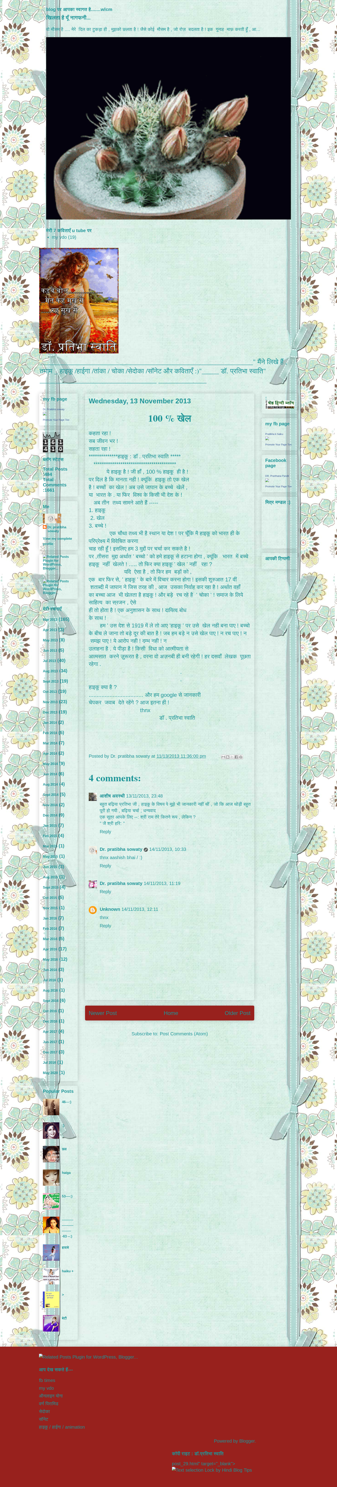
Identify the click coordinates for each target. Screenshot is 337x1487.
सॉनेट (43, 1419)
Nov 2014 (50, 805)
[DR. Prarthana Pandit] (267, 481)
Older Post (238, 1013)
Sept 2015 (50, 887)
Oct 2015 (50, 898)
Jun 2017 (50, 1042)
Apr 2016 (50, 949)
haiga (66, 1173)
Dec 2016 (50, 1021)
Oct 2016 (50, 1011)
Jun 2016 (50, 970)
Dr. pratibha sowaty (121, 849)
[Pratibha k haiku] (267, 439)
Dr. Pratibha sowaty (54, 409)
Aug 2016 (50, 990)
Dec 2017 (50, 1052)
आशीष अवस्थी (112, 795)
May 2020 (50, 1073)
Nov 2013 (50, 702)
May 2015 (50, 856)
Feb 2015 (50, 836)
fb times (47, 1380)
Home (171, 1013)
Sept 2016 (50, 1001)
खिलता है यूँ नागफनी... (68, 18)
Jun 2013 (50, 650)
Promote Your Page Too (56, 419)
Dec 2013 (50, 712)
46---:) (66, 1102)
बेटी (64, 1318)
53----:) (67, 1196)
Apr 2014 (50, 753)
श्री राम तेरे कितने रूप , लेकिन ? (168, 816)
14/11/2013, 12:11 (140, 909)
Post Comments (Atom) (184, 1033)
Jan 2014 (50, 723)
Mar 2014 (50, 743)
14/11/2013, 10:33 (167, 849)
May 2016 (50, 959)
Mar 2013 (50, 619)
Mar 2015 (50, 846)
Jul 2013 (49, 661)
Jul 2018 (49, 1062)
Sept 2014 (50, 795)
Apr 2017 (50, 1032)
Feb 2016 (50, 929)
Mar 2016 (50, 939)
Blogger (247, 1441)
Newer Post (103, 1013)
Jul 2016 (49, 980)
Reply (105, 831)
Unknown (110, 909)
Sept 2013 (50, 681)
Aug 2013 (50, 671)
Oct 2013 (50, 692)
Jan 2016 (50, 918)
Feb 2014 (50, 733)
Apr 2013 (50, 630)
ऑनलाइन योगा (51, 1395)
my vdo (59, 237)
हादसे (65, 1247)
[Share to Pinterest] (240, 757)
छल (64, 1149)
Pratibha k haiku (274, 434)
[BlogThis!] (227, 757)
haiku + (68, 1271)
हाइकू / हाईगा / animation (62, 1427)
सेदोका (44, 1411)
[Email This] (223, 757)
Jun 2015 (50, 867)
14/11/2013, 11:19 (162, 883)
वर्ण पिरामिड (48, 1403)
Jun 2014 (50, 774)
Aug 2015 (50, 877)
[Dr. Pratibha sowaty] (45, 414)
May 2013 (50, 640)
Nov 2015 (50, 908)
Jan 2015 (50, 826)
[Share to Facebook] (236, 757)
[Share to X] (232, 757)
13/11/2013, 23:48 (144, 795)
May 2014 (50, 764)
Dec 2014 (50, 815)
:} (63, 1125)
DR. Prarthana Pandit (277, 476)
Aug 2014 (50, 784)
